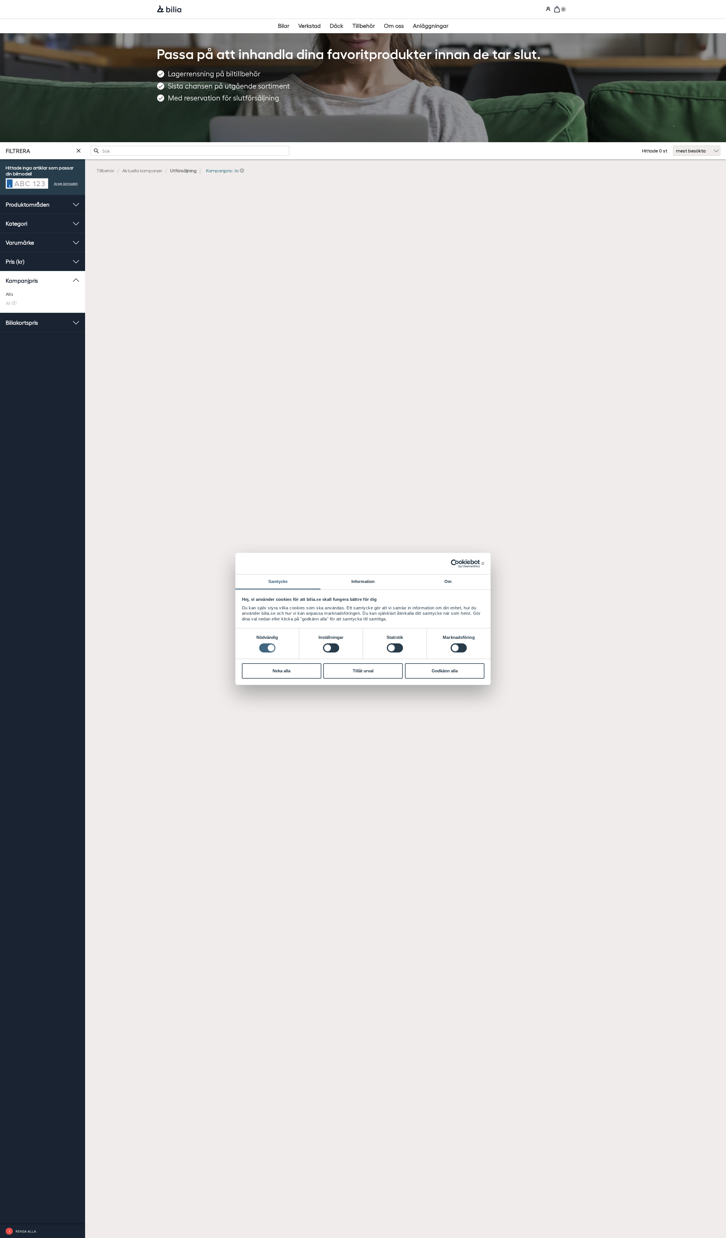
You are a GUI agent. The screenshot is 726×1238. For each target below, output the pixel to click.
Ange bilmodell (66, 183)
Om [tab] (447, 581)
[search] (190, 151)
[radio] (42, 294)
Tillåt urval (363, 670)
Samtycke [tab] (278, 581)
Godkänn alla (445, 670)
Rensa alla (26, 1231)
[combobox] (190, 151)
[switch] (331, 647)
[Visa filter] (78, 151)
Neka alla (281, 670)
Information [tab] (363, 581)
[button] (225, 171)
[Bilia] (169, 9)
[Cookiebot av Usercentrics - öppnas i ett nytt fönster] (459, 563)
